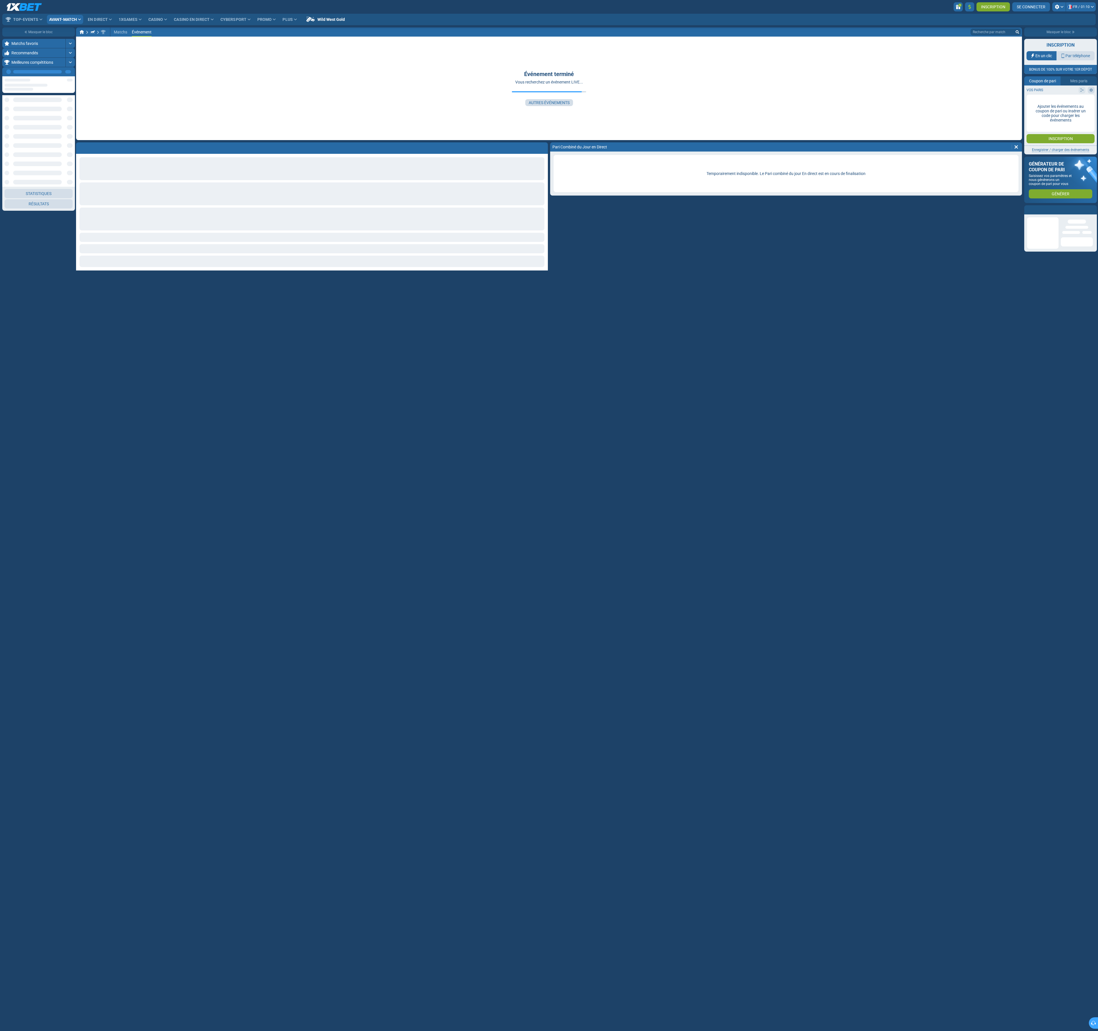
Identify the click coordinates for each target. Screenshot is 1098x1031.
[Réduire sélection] (63, 104)
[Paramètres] (1059, 6)
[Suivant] (70, 71)
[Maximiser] (70, 43)
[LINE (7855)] (81, 32)
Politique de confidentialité (1049, 118)
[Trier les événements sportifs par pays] (70, 104)
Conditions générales (1073, 114)
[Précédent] (57, 71)
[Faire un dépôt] (969, 6)
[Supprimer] (1016, 147)
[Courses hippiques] (92, 32)
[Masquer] (70, 301)
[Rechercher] (1017, 32)
